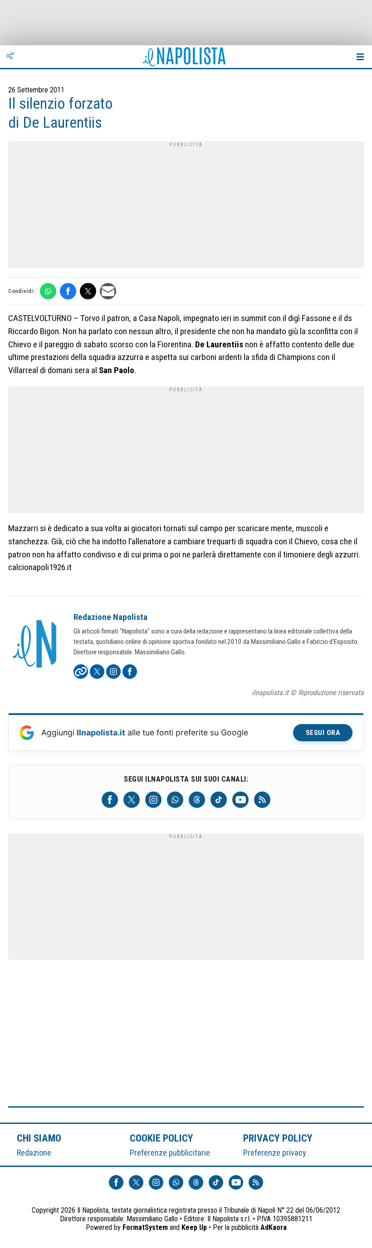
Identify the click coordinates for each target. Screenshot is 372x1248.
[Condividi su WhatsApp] (48, 291)
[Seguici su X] (131, 800)
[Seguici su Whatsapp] (175, 800)
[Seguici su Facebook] (110, 800)
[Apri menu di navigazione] (360, 56)
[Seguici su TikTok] (218, 800)
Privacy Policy (278, 1138)
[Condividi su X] (88, 291)
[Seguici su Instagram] (153, 800)
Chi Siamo (39, 1138)
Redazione (34, 1152)
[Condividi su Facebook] (68, 291)
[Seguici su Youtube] (240, 800)
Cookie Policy (162, 1138)
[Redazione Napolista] (35, 644)
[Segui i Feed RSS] (262, 800)
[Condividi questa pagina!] (10, 56)
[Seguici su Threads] (197, 800)
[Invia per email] (108, 291)
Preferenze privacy (274, 1152)
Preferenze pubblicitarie (170, 1152)
